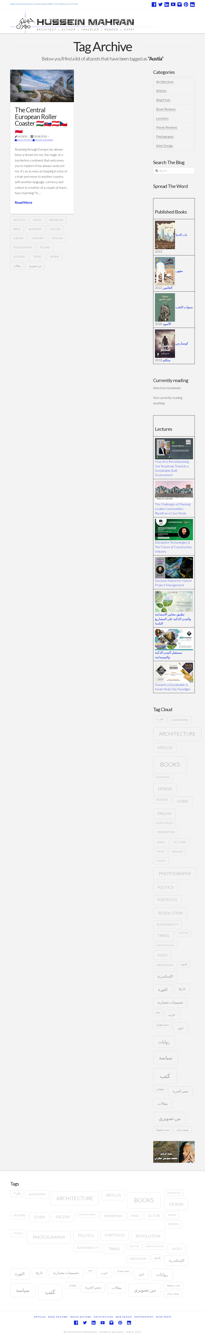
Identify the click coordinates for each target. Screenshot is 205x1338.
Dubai (182, 801)
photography (22, 247)
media (160, 851)
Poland (45, 247)
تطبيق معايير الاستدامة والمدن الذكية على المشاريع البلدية (173, 618)
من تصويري (35, 265)
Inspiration (166, 832)
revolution (170, 913)
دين (180, 1027)
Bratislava (56, 220)
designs (162, 799)
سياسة (165, 1057)
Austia (37, 220)
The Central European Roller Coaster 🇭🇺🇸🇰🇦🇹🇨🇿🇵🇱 (41, 120)
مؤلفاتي (160, 1089)
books (170, 764)
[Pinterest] (186, 4)
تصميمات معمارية (170, 1002)
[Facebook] (154, 4)
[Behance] (192, 4)
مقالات (17, 265)
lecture (180, 842)
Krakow (57, 238)
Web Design (164, 146)
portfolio (167, 900)
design (165, 788)
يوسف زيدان (183, 1129)
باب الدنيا (181, 234)
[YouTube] (173, 4)
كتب (165, 1075)
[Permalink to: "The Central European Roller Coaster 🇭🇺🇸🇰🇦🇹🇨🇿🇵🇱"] (42, 86)
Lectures (162, 118)
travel (37, 256)
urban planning (165, 945)
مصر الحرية (180, 1091)
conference (163, 777)
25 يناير (160, 719)
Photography (43, 140)
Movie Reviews (166, 127)
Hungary (38, 238)
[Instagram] (179, 4)
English (164, 813)
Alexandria (179, 720)
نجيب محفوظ (162, 1129)
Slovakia (19, 256)
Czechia (55, 229)
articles (19, 220)
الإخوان (184, 964)
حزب (171, 1014)
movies (177, 851)
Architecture (165, 81)
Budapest (35, 229)
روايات (164, 1041)
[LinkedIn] (166, 4)
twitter (183, 933)
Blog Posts (24, 140)
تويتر (158, 1012)
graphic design (164, 823)
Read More (23, 202)
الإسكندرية (165, 976)
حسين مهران (162, 1024)
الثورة (163, 989)
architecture (177, 734)
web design (164, 965)
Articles (161, 90)
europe (18, 238)
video (162, 955)
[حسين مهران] (98, 21)
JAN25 (161, 842)
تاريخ (182, 988)
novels (161, 860)
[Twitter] (160, 4)
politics (165, 887)
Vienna (54, 256)
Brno (17, 229)
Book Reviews (166, 109)
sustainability (167, 924)
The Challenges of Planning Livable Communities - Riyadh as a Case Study (172, 508)
